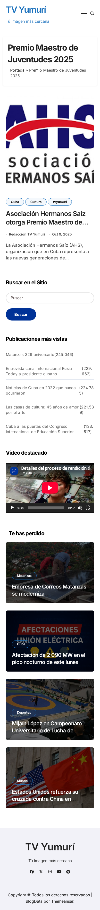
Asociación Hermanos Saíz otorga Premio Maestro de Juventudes (45, 222)
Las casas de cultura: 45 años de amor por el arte (42, 410)
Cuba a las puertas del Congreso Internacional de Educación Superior (40, 429)
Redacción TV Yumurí (27, 234)
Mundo (22, 781)
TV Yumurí (26, 9)
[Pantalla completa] (87, 507)
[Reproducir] (12, 507)
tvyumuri (60, 202)
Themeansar (62, 901)
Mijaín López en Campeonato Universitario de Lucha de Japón (47, 730)
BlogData (34, 901)
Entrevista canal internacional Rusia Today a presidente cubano (39, 371)
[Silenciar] (80, 507)
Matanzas (24, 576)
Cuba (15, 202)
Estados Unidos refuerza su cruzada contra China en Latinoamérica (45, 799)
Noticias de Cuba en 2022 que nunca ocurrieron (41, 390)
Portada (17, 70)
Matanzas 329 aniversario (30, 354)
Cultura (36, 202)
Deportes (24, 712)
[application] (50, 488)
